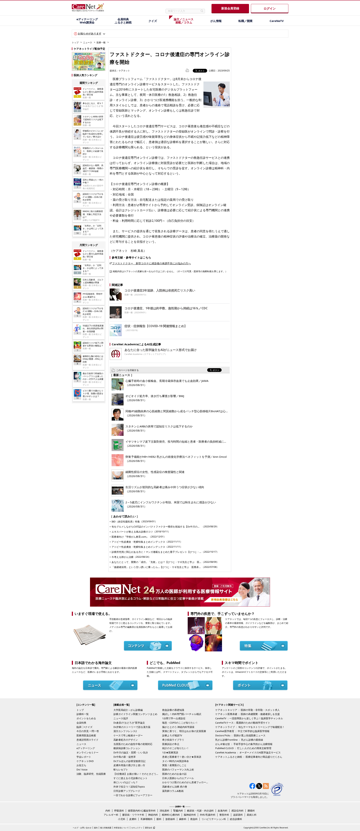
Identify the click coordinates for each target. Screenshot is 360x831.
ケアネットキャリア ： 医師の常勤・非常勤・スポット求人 (247, 710)
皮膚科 (132, 819)
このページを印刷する (127, 370)
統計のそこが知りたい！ (175, 748)
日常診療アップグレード (126, 791)
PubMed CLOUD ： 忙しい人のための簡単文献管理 (243, 748)
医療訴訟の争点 (170, 744)
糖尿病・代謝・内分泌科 (200, 810)
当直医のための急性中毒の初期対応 (132, 744)
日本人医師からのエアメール (178, 778)
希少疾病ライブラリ (173, 739)
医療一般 (101, 42)
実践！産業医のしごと (174, 765)
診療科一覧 (82, 714)
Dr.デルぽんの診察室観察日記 (129, 761)
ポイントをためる (86, 718)
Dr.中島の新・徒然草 (124, 756)
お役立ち (81, 765)
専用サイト (146, 205)
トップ (75, 42)
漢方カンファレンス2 (125, 731)
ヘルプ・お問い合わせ (82, 827)
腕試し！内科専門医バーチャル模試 (181, 714)
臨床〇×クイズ (84, 727)
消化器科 (164, 810)
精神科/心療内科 (171, 814)
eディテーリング (85, 748)
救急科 (194, 819)
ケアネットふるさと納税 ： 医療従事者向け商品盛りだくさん (248, 756)
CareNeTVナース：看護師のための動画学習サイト (242, 722)
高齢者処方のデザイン (125, 739)
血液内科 (222, 810)
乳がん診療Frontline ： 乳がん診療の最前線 (239, 739)
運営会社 (148, 827)
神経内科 (153, 814)
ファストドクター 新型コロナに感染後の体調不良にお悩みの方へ (151, 263)
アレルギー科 (111, 814)
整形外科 (224, 814)
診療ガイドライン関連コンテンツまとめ (135, 714)
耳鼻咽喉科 (146, 819)
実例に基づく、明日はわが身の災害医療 (184, 731)
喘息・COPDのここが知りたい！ (180, 722)
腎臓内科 (178, 810)
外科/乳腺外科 (207, 814)
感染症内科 (237, 810)
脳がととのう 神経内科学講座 (178, 727)
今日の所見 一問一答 (87, 731)
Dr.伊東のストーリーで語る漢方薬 (131, 727)
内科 (107, 810)
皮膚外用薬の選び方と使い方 (129, 765)
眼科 (159, 819)
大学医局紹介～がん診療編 (128, 710)
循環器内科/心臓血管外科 (142, 810)
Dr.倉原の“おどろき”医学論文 (129, 722)
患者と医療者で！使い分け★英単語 (181, 756)
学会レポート (83, 756)
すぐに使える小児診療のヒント (130, 778)
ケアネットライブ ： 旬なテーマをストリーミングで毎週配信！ (250, 727)
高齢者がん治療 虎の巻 (174, 786)
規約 (96, 827)
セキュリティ (136, 827)
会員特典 (81, 722)
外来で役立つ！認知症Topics (129, 786)
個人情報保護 (105, 827)
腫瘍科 (251, 810)
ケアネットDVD (85, 761)
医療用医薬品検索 (86, 735)
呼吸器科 (119, 810)
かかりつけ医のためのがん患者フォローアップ (185, 782)
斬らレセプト (120, 769)
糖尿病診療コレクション (126, 748)
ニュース (87, 42)
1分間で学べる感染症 (173, 718)
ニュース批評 (120, 718)
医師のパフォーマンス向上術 (178, 769)
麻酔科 (182, 819)
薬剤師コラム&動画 (173, 791)
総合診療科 (236, 819)
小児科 (121, 819)
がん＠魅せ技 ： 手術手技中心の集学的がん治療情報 (243, 744)
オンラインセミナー (87, 752)
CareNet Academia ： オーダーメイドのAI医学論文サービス (248, 752)
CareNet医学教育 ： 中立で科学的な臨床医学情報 (242, 731)
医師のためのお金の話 (174, 774)
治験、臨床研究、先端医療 (91, 774)
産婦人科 (251, 814)
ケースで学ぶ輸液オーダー (128, 735)
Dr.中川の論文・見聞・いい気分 (130, 752)
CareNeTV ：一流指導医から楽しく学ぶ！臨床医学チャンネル (249, 718)
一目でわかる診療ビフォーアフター (132, 795)
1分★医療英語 (170, 752)
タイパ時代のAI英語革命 (175, 761)
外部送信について (121, 827)
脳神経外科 (190, 814)
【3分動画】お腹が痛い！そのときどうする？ (136, 774)
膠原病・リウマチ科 (133, 814)
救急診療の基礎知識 (173, 710)
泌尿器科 (238, 814)
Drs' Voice (81, 769)
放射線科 (170, 819)
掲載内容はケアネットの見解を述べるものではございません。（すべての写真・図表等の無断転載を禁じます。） (170, 271)
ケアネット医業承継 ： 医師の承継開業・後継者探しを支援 (247, 714)
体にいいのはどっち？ (125, 782)
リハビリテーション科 (214, 819)
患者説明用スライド (87, 739)
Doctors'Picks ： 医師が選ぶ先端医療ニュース (240, 735)
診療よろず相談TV (172, 735)
